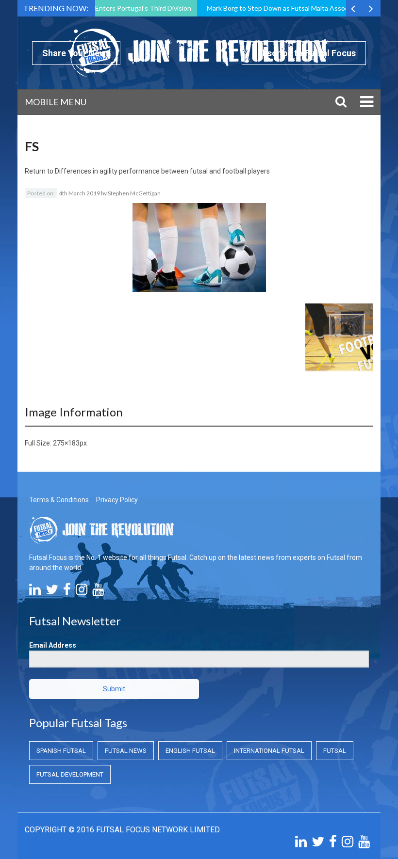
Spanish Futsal (61, 750)
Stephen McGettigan (134, 193)
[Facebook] (67, 592)
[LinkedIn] (35, 592)
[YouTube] (98, 592)
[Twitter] (52, 592)
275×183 (66, 443)
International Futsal (269, 750)
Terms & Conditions (59, 500)
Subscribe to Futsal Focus (304, 53)
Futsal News (126, 750)
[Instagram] (81, 592)
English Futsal (190, 750)
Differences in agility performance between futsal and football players (162, 171)
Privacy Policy (117, 500)
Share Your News (76, 53)
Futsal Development (69, 774)
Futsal (334, 750)
